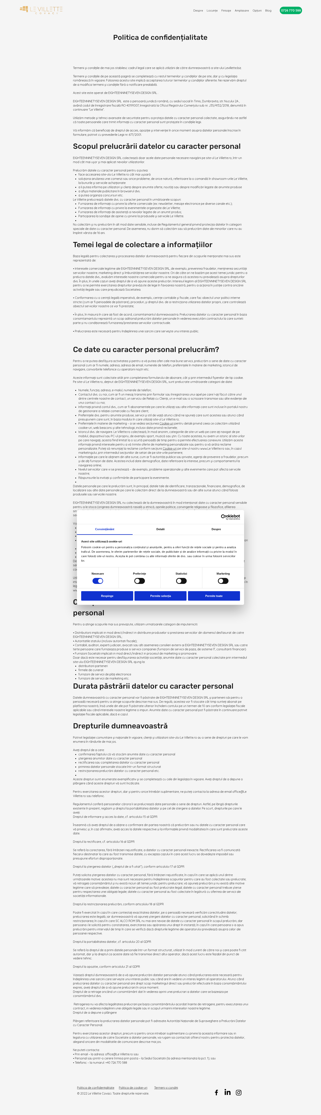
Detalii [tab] (160, 529)
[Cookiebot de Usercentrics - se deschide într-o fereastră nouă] (223, 517)
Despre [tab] (216, 529)
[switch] (139, 581)
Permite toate (214, 595)
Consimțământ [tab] (104, 529)
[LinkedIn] (227, 1092)
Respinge (107, 595)
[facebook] (216, 1092)
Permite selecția (160, 595)
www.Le (205, 448)
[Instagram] (238, 1092)
